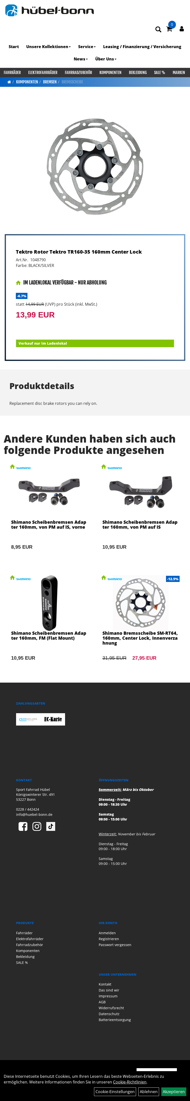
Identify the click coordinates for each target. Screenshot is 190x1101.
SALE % (159, 72)
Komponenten (110, 72)
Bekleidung (138, 72)
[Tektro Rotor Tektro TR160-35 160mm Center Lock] (95, 166)
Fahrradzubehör (78, 72)
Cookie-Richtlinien (129, 1082)
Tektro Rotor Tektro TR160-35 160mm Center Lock (79, 251)
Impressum (108, 996)
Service (85, 46)
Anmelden (107, 933)
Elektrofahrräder (42, 72)
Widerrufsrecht (111, 1008)
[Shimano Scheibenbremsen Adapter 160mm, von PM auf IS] (140, 514)
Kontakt (105, 984)
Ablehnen (149, 1091)
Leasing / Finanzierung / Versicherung (142, 46)
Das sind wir (109, 990)
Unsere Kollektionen (47, 46)
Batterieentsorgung (115, 1019)
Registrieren (109, 938)
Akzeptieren (174, 1091)
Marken (179, 72)
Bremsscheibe (72, 81)
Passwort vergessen (115, 944)
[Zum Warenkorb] (169, 29)
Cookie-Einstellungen (115, 1091)
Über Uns (104, 59)
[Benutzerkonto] (181, 28)
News (79, 59)
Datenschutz (109, 1013)
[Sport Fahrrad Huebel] (49, 10)
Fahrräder (12, 72)
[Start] (9, 81)
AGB (102, 1002)
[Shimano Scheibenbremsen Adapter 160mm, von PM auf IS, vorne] (49, 514)
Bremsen (50, 81)
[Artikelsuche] (158, 30)
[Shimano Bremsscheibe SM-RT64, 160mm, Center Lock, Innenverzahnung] (140, 625)
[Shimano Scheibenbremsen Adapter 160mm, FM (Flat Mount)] (49, 625)
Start (14, 46)
